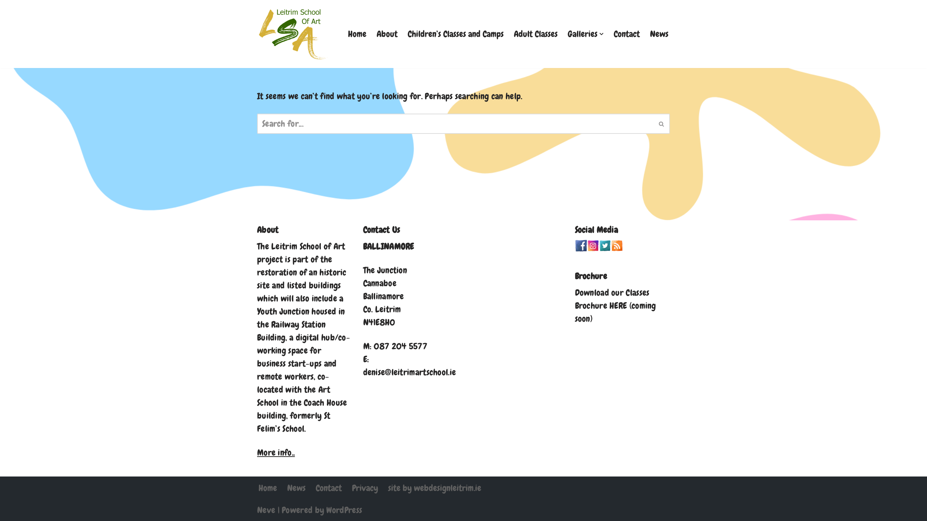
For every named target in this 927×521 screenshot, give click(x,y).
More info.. (276, 452)
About (387, 33)
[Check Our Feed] (617, 248)
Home (357, 33)
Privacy (365, 488)
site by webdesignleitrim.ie (434, 488)
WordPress (344, 510)
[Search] (662, 124)
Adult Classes (536, 33)
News (659, 33)
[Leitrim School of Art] (293, 34)
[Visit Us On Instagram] (593, 248)
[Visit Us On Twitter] (605, 248)
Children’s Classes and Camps (456, 33)
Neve (266, 510)
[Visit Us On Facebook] (581, 248)
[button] (601, 34)
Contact (627, 33)
